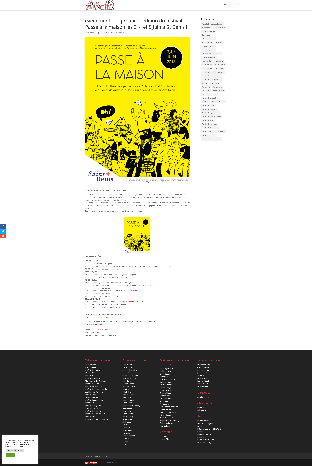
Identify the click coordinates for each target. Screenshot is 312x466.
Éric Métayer (165, 396)
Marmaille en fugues (205, 442)
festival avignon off (208, 50)
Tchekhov (126, 427)
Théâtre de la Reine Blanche (211, 117)
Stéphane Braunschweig (169, 420)
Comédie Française (208, 31)
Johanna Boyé (165, 387)
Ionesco (125, 438)
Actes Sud (205, 24)
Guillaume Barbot (167, 390)
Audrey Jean (93, 32)
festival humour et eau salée (211, 54)
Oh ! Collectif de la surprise (162, 266)
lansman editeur (207, 68)
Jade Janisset (202, 410)
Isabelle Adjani (203, 381)
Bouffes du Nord (219, 28)
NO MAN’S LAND (145, 285)
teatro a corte (206, 94)
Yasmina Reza (128, 411)
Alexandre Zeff (165, 382)
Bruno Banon (165, 376)
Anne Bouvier (165, 401)
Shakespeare (217, 87)
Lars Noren (126, 381)
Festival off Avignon (205, 423)
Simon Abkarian (166, 393)
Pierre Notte (206, 87)
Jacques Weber (203, 373)
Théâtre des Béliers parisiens (96, 419)
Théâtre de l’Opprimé (93, 411)
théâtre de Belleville (218, 102)
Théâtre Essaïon (207, 131)
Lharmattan (220, 68)
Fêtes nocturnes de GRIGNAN (209, 429)
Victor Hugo (127, 430)
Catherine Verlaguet (130, 375)
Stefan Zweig (127, 416)
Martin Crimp (127, 403)
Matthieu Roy (165, 404)
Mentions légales (92, 456)
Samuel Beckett (128, 435)
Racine (125, 441)
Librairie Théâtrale (208, 72)
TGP (215, 94)
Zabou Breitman (166, 423)
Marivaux (126, 433)
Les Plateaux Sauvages (94, 392)
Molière (204, 83)
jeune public (218, 61)
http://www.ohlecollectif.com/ (96, 324)
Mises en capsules (204, 434)
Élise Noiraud (202, 386)
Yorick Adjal (134, 291)
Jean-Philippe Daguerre (169, 407)
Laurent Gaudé (128, 400)
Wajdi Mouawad (128, 386)
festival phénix (207, 61)
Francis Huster (203, 378)
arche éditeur (206, 28)
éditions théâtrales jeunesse (211, 139)
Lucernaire (220, 72)
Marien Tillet (165, 439)
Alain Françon (165, 409)
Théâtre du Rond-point (210, 128)
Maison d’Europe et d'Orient (211, 76)
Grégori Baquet (203, 367)
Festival (114, 32)
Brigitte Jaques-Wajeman (170, 417)
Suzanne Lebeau (129, 389)
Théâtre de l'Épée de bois (211, 113)
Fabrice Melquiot (208, 42)
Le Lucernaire (90, 364)
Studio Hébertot (218, 91)
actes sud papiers (217, 24)
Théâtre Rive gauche (209, 135)
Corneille (125, 444)
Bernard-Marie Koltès (130, 373)
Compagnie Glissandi (134, 302)
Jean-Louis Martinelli (168, 412)
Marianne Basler (203, 364)
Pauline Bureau (166, 385)
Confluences (206, 35)
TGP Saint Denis (91, 373)
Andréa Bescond (203, 397)
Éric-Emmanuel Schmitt (131, 378)
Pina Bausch (202, 407)
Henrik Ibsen (127, 419)
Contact (106, 456)
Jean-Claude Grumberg (131, 405)
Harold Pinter (127, 408)
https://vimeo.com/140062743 (97, 317)
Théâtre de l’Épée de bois (95, 414)
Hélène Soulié (165, 415)
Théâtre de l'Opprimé (209, 109)
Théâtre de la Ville (208, 120)
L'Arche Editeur (220, 65)
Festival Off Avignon (209, 57)
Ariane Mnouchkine (167, 379)
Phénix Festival (203, 421)
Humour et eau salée (205, 440)
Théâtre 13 (205, 102)
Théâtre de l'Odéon (208, 105)
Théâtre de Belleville (93, 378)
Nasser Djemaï (128, 394)
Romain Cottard (203, 370)
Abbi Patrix (164, 436)
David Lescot (127, 397)
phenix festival (214, 83)
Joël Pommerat (207, 65)
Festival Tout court (204, 426)
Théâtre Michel (220, 131)
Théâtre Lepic (90, 394)
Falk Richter (127, 392)
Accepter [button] (11, 455)
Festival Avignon (207, 46)
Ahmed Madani (128, 384)
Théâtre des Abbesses (209, 124)
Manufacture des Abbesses (211, 79)
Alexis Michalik (165, 398)
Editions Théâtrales (208, 39)
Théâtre (121, 32)
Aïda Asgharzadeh (129, 370)
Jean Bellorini (165, 426)
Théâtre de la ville (92, 384)
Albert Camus (127, 414)
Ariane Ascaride (203, 375)
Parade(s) (201, 437)
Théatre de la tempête (209, 98)
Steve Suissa (206, 91)
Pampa (200, 431)
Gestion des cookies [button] (15, 450)
